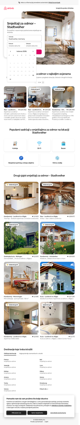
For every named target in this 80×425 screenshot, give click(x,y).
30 (33, 75)
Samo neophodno (37, 413)
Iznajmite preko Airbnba (64, 8)
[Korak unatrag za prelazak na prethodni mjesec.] (10, 51)
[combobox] (24, 39)
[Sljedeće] (42, 82)
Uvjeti (46, 422)
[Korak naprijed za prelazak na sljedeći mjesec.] (33, 51)
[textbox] (16, 46)
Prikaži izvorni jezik (54, 2)
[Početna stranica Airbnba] (9, 8)
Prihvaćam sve (16, 413)
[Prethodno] (35, 82)
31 (10, 79)
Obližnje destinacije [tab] (10, 353)
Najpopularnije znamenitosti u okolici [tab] (31, 353)
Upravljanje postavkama (58, 413)
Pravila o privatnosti (36, 422)
